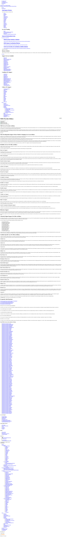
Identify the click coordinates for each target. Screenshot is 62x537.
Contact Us (5, 116)
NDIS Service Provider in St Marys (6, 392)
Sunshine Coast (7, 450)
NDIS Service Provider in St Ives (6, 406)
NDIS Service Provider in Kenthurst (7, 364)
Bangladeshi (7, 501)
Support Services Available (7, 471)
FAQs (3, 426)
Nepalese (5, 98)
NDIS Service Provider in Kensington (7, 335)
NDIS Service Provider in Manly (6, 349)
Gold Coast (6, 451)
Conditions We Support (7, 485)
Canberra (6, 453)
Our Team (5, 514)
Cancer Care (5, 75)
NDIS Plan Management (7, 70)
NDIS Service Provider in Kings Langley (7, 396)
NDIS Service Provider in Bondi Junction (7, 339)
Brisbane (6, 448)
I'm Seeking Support (4, 2)
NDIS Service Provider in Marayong (7, 397)
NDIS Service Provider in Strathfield (7, 326)
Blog (4, 113)
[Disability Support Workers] (4, 6)
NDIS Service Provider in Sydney (6, 323)
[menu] (60, 118)
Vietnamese (5, 101)
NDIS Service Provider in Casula (6, 330)
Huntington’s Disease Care (7, 78)
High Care (6, 480)
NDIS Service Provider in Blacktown (7, 338)
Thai (6, 511)
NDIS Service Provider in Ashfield (6, 369)
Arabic (5, 90)
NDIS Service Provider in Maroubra (7, 345)
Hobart (6, 454)
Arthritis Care (7, 486)
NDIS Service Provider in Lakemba (7, 384)
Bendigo (5, 26)
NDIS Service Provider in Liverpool (7, 342)
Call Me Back (4, 1)
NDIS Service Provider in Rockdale (7, 401)
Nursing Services (7, 477)
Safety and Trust (6, 104)
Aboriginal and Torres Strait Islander (7, 89)
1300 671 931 (4, 438)
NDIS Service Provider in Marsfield (7, 386)
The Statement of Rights (7, 105)
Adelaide (5, 19)
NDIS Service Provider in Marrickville (7, 385)
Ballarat (5, 25)
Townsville (5, 23)
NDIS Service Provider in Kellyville (7, 333)
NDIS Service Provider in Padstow (6, 389)
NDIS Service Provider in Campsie (6, 361)
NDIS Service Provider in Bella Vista (7, 360)
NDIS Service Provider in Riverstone (7, 398)
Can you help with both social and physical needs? (7, 302)
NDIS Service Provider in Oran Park (7, 356)
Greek (6, 505)
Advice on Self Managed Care (9, 112)
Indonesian (5, 96)
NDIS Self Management (8, 483)
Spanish (5, 100)
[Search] (2, 121)
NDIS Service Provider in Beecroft (6, 359)
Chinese (5, 92)
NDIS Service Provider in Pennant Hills (7, 346)
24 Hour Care (5, 60)
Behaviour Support (6, 67)
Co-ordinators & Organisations (6, 420)
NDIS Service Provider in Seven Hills (7, 390)
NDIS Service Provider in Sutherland (7, 344)
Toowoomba (5, 24)
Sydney (5, 13)
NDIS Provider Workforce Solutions (8, 468)
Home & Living (6, 466)
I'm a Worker (3, 3)
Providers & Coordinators (5, 37)
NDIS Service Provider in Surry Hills (7, 412)
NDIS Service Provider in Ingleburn (7, 351)
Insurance (5, 106)
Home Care (5, 57)
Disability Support (6, 64)
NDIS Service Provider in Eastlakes (7, 399)
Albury (6, 460)
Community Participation (7, 66)
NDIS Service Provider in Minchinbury (7, 337)
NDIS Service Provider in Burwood (7, 372)
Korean (6, 508)
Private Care (5, 33)
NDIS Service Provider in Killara (6, 405)
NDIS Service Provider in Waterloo (6, 413)
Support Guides (6, 523)
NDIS (4, 31)
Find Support (4, 8)
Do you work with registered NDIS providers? (6, 303)
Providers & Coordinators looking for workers (10, 34)
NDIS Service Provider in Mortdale (6, 394)
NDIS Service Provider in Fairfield (6, 355)
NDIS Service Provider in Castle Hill (7, 340)
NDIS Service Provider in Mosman (6, 347)
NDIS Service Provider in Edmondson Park (8, 327)
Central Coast (5, 16)
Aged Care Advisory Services (9, 108)
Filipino (5, 93)
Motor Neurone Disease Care (8, 80)
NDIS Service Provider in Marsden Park (7, 343)
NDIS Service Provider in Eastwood (7, 379)
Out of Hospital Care (6, 81)
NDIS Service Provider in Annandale (7, 368)
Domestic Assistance (8, 474)
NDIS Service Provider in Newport (6, 387)
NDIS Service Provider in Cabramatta (7, 334)
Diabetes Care (7, 489)
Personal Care (5, 61)
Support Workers (4, 416)
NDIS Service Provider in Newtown (7, 388)
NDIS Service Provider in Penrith (6, 358)
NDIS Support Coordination (7, 69)
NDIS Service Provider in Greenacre (7, 382)
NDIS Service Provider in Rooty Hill (7, 367)
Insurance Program (4, 434)
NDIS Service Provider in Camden (6, 353)
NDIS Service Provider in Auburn (6, 352)
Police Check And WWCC (5, 433)
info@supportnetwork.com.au (7, 437)
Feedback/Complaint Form (7, 114)
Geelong (6, 457)
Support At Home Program (7, 32)
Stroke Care (5, 83)
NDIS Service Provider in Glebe (6, 410)
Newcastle (5, 18)
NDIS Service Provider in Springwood (7, 391)
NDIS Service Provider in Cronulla (6, 329)
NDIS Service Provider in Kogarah (6, 395)
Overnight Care (6, 62)
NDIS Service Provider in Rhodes (6, 366)
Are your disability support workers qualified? (6, 301)
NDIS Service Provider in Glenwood (7, 363)
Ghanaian (6, 504)
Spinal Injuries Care (6, 84)
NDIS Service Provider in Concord (6, 375)
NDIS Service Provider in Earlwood (7, 378)
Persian (5, 99)
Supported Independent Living (8, 36)
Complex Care (6, 65)
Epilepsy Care (5, 77)
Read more (1, 132)
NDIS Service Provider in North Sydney (7, 325)
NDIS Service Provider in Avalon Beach (7, 370)
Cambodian (6, 502)
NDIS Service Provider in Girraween (7, 362)
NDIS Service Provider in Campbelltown (7, 331)
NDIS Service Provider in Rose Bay (7, 332)
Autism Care (5, 74)
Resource (5, 517)
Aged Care (5, 58)
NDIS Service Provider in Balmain (6, 336)
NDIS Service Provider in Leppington (7, 348)
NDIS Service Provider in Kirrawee (7, 403)
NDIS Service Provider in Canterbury (7, 373)
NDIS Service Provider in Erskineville (7, 409)
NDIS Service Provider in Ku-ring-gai (7, 404)
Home (3, 7)
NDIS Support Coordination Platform (9, 469)
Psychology (5, 68)
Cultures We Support (6, 498)
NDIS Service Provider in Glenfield (7, 381)
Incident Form (5, 115)
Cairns (4, 22)
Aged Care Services (4, 419)
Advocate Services (7, 111)
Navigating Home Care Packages (9, 520)
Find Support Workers (7, 10)
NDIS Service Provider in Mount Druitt (7, 365)
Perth (4, 15)
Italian (6, 507)
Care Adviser (7, 110)
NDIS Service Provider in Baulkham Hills (7, 324)
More (2, 102)
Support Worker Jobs (6, 526)
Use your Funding (6, 461)
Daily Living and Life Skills (7, 59)
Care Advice (5, 107)
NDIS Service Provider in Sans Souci (7, 402)
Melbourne (6, 447)
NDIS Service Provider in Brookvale (7, 371)
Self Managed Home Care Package (10, 463)
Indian (4, 95)
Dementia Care (6, 76)
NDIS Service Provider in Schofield (7, 328)
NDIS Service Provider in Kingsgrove (7, 400)
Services (3, 470)
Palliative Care (7, 495)
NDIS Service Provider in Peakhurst (7, 393)
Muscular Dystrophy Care (7, 79)
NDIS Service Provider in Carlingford (7, 354)
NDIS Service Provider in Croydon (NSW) (8, 376)
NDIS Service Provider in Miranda (6, 408)
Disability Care (6, 63)
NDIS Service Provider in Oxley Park (7, 357)
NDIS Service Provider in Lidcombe (7, 341)
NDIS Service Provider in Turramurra (7, 407)
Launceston (5, 27)
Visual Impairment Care (7, 85)
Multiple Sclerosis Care (8, 492)
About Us (5, 103)
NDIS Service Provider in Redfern (6, 411)
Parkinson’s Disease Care (7, 82)
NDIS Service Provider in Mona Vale (7, 350)
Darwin (5, 21)
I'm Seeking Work (4, 529)
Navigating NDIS (7, 109)
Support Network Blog (5, 425)
